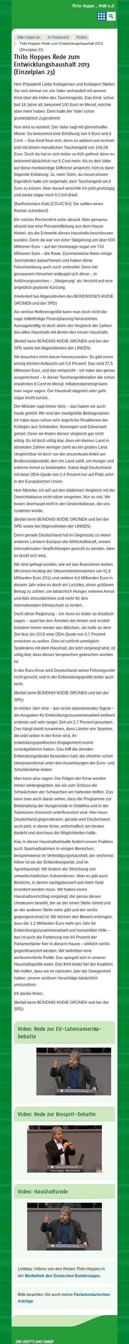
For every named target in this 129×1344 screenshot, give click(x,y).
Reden (81, 37)
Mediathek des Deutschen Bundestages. (63, 1276)
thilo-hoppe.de (29, 37)
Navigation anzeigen (101, 16)
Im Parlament (58, 37)
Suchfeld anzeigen (111, 16)
